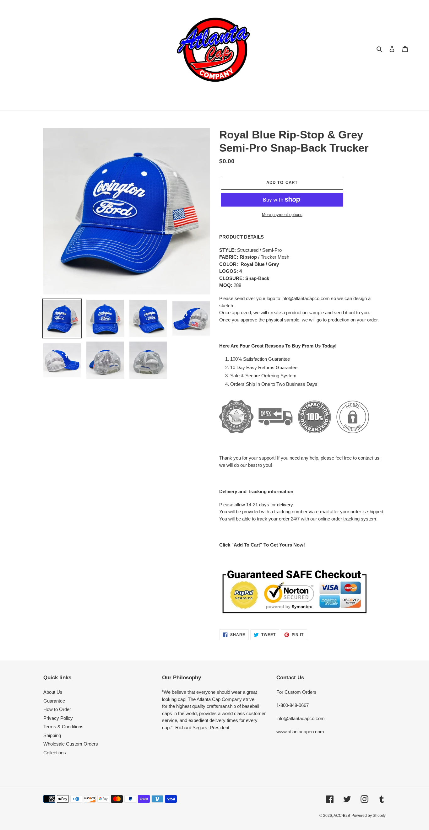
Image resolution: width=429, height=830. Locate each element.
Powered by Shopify (368, 815)
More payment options (282, 214)
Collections (54, 752)
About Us (52, 692)
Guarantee (54, 700)
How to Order (57, 709)
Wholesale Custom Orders (70, 743)
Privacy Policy (58, 718)
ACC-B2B (342, 815)
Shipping (52, 735)
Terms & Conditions (63, 726)
